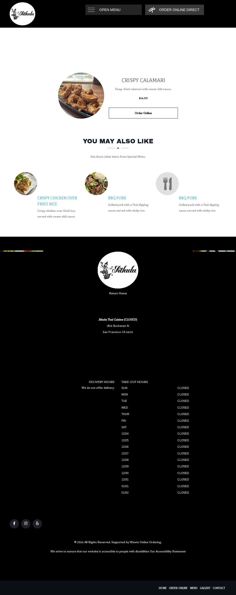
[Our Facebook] (14, 523)
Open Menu (110, 10)
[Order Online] (81, 96)
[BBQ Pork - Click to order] (97, 183)
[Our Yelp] (37, 523)
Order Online (143, 113)
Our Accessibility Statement (168, 551)
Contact (219, 588)
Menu (194, 588)
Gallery (205, 588)
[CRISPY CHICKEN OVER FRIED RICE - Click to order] (26, 183)
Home (163, 588)
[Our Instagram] (25, 523)
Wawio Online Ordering (145, 542)
